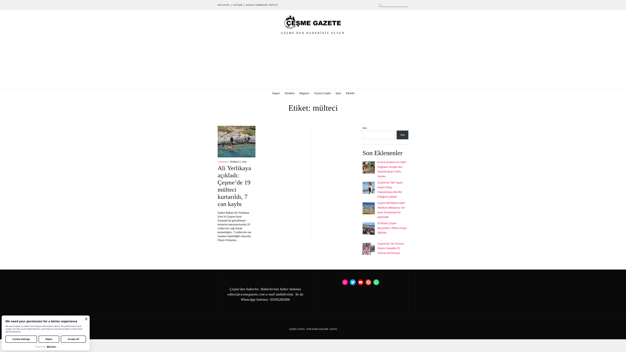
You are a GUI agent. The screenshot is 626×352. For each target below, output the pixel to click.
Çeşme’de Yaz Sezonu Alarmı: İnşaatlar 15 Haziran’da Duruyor (390, 248)
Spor (338, 93)
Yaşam (276, 93)
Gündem (290, 93)
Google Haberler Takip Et (262, 5)
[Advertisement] (313, 64)
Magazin (304, 93)
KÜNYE (333, 329)
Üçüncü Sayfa (322, 93)
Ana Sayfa (224, 5)
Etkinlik (350, 93)
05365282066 (280, 299)
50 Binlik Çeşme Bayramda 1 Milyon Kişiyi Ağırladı (392, 228)
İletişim (237, 5)
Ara (365, 128)
